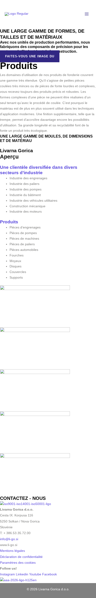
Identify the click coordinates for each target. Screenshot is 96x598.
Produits (9, 221)
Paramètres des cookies (18, 562)
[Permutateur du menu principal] (87, 14)
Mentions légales (12, 551)
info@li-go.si (9, 539)
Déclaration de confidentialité (21, 557)
